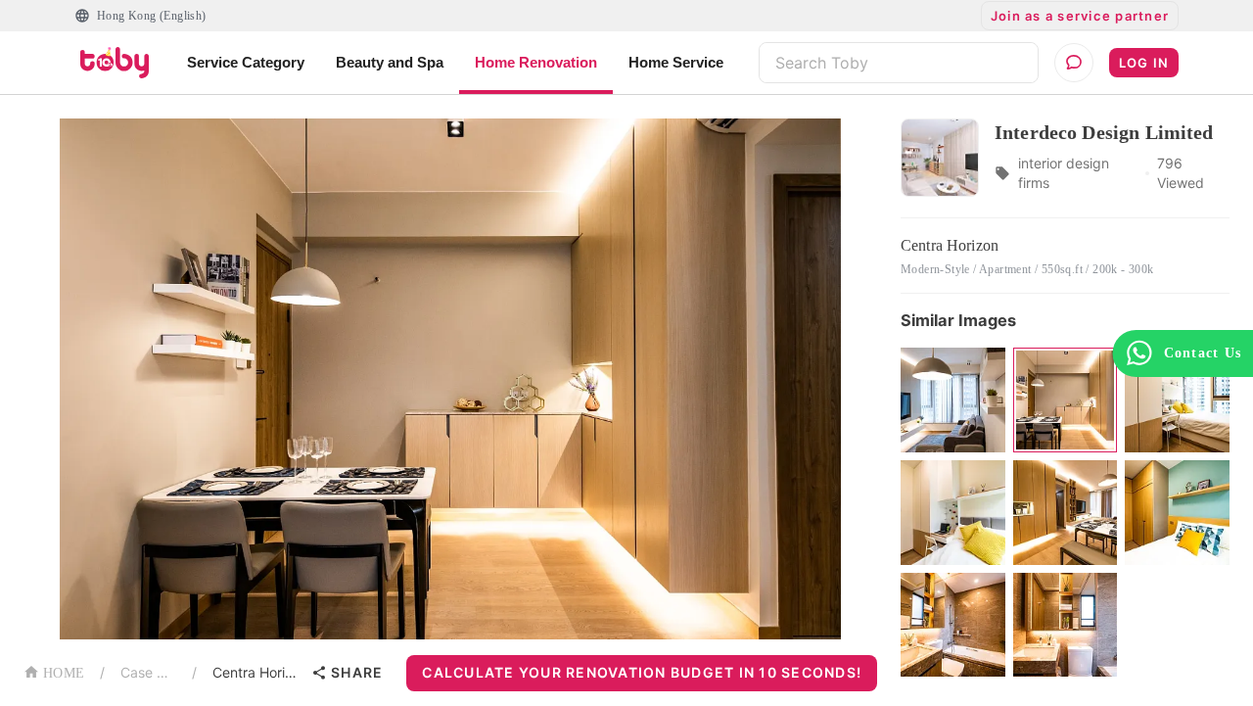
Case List (148, 672)
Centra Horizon (257, 672)
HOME (63, 673)
